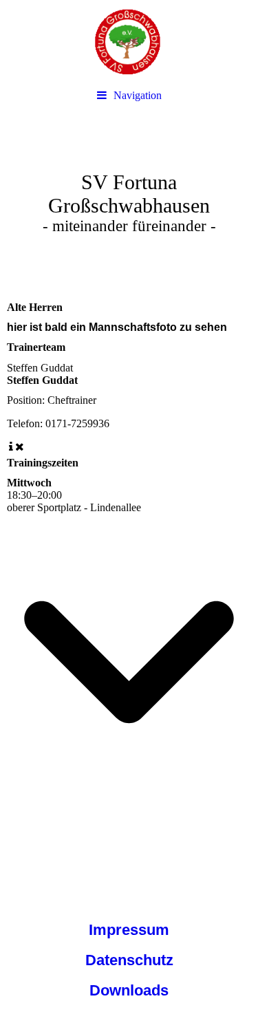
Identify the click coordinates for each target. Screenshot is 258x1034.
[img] (129, 41)
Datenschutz (129, 960)
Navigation (138, 95)
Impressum (129, 929)
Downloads (129, 990)
